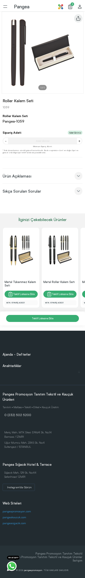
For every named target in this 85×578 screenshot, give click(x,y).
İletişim (77, 560)
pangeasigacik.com (14, 523)
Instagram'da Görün (19, 487)
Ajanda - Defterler (17, 354)
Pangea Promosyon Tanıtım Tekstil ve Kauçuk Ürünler (46, 557)
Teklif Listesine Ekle (24, 294)
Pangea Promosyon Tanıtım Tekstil (59, 553)
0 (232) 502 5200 (17, 415)
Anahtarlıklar (12, 366)
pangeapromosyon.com (17, 511)
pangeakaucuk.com (14, 517)
